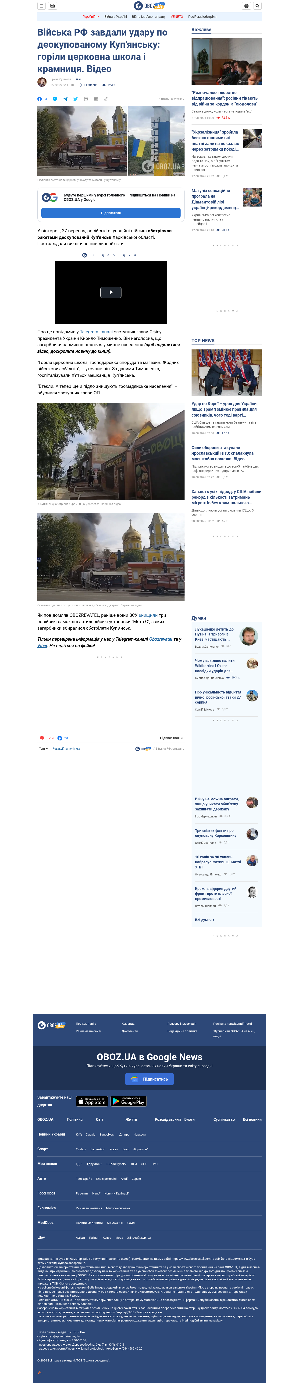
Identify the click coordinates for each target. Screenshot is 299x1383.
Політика (75, 1119)
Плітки (94, 1237)
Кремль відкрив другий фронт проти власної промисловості (215, 893)
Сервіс (136, 1178)
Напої (96, 1193)
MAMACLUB (115, 1223)
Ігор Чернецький (206, 816)
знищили (148, 615)
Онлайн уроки (117, 1164)
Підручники (94, 1164)
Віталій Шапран (205, 906)
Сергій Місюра (204, 709)
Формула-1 (141, 1149)
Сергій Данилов (205, 843)
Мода (119, 1237)
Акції (124, 1178)
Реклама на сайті (88, 1031)
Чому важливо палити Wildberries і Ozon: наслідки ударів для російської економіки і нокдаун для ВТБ (215, 665)
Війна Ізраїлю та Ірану (149, 16)
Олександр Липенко (208, 874)
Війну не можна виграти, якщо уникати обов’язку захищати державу (217, 804)
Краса (107, 1237)
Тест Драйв (84, 1178)
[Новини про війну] (143, 750)
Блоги (189, 1119)
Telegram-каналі (96, 331)
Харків (90, 1134)
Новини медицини (89, 1223)
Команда (128, 1023)
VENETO (177, 16)
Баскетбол (97, 1149)
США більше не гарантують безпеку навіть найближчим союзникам (224, 425)
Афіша (80, 1237)
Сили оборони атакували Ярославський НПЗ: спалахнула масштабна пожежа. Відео (223, 453)
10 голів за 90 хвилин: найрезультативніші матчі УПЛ (218, 862)
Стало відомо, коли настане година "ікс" (222, 111)
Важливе (201, 29)
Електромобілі (106, 1178)
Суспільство (224, 1119)
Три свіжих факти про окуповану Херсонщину (215, 833)
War (78, 79)
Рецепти (82, 1193)
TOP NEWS (203, 340)
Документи (130, 1031)
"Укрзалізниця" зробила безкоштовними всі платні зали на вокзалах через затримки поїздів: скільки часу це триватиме (215, 141)
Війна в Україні (115, 16)
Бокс (125, 1149)
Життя (131, 1119)
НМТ (155, 1164)
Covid (131, 1223)
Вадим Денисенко (207, 646)
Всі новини (252, 1119)
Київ (79, 1134)
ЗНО (144, 1164)
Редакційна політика (66, 748)
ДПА (134, 1164)
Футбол (81, 1149)
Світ (99, 1119)
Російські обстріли (202, 16)
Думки (199, 618)
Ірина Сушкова (61, 79)
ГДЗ (79, 1164)
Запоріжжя (107, 1134)
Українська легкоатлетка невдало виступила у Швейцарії (211, 219)
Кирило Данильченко (209, 678)
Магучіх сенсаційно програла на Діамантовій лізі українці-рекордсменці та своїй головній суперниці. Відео (214, 199)
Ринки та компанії (89, 1208)
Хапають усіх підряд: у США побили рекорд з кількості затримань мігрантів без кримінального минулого (226, 497)
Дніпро (124, 1134)
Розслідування (168, 1119)
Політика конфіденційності (232, 1023)
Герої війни (91, 16)
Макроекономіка (118, 1208)
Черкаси (140, 1134)
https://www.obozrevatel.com (191, 1258)
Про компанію (86, 1023)
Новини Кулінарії (116, 1193)
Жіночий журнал (139, 1237)
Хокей (114, 1149)
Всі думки (203, 920)
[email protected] (92, 1348)
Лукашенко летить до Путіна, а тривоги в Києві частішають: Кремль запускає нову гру (215, 634)
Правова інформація (181, 1023)
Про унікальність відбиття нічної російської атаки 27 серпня (218, 697)
